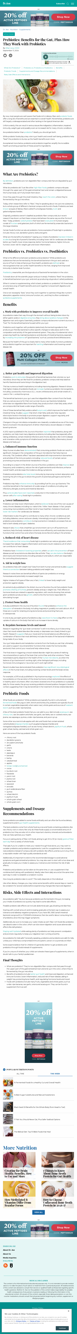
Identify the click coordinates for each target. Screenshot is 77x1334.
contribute (27, 521)
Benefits (59, 68)
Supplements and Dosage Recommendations (37, 71)
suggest (25, 413)
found (41, 606)
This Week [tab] (55, 1074)
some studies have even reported (20, 493)
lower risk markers (10, 512)
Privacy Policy (37, 1308)
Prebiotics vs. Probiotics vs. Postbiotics (38, 68)
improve (66, 465)
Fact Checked (10, 34)
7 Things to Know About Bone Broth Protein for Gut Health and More (57, 1175)
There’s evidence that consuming (16, 541)
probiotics (28, 132)
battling (40, 344)
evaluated (49, 221)
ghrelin (30, 595)
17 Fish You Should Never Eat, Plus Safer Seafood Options (37, 1119)
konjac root (11, 766)
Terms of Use (35, 1321)
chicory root (8, 715)
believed (45, 504)
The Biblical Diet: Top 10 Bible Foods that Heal (32, 1132)
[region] (37, 1320)
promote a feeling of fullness (14, 590)
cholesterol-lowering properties (28, 551)
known (6, 209)
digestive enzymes (27, 318)
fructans (14, 223)
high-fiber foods (40, 188)
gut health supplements (29, 823)
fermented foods (10, 703)
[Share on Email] (5, 55)
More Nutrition (20, 1147)
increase (40, 389)
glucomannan (22, 766)
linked (41, 580)
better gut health (37, 974)
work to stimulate (18, 377)
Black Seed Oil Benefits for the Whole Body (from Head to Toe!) (39, 1107)
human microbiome (50, 658)
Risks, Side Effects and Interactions (17, 75)
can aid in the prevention (57, 551)
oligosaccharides (22, 724)
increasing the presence (15, 338)
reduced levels (46, 458)
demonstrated (30, 450)
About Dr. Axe (9, 1250)
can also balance (56, 553)
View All (38, 1212)
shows (16, 528)
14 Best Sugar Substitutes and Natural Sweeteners (34, 1095)
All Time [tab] (20, 1074)
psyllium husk (60, 727)
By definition (8, 181)
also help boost (29, 474)
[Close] (68, 1311)
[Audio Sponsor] (58, 62)
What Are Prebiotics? (12, 68)
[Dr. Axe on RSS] (6, 1265)
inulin (55, 209)
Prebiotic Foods (10, 71)
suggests (20, 634)
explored (56, 677)
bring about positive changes (51, 318)
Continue (62, 1328)
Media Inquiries (9, 1258)
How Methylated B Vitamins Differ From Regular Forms (18, 1202)
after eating (17, 496)
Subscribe (60, 4)
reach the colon (49, 197)
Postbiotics (7, 272)
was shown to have (49, 618)
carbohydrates (26, 221)
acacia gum (64, 712)
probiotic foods (66, 116)
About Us (7, 1254)
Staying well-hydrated (12, 931)
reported (47, 432)
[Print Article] (11, 55)
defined (56, 263)
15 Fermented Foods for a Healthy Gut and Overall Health (37, 1083)
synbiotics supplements (12, 298)
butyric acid (42, 410)
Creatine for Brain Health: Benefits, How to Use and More (18, 1173)
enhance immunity (26, 484)
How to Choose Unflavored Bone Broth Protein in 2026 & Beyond (57, 1204)
